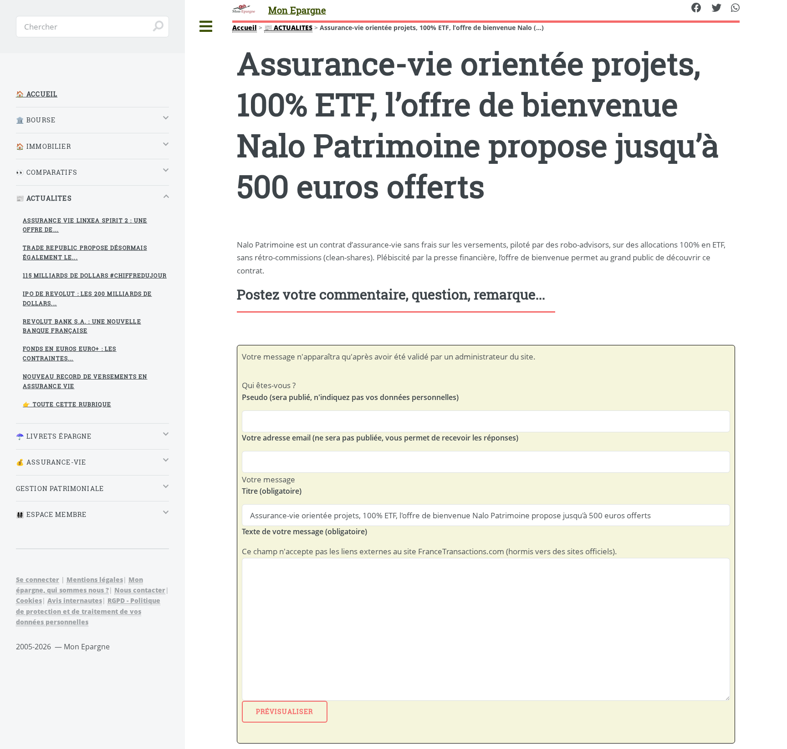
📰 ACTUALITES (288, 27)
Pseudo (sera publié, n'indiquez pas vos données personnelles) (350, 397)
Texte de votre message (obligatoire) (304, 531)
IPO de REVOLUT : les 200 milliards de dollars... (87, 298)
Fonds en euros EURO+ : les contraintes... (69, 353)
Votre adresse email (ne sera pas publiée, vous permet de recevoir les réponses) (380, 438)
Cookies (29, 600)
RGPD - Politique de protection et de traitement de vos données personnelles (88, 611)
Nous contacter (139, 590)
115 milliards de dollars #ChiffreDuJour (95, 275)
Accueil (244, 27)
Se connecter (37, 579)
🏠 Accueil (37, 94)
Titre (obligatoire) (272, 491)
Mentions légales (94, 579)
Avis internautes (74, 600)
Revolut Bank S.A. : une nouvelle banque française (82, 326)
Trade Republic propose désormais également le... (85, 252)
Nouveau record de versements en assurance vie (85, 381)
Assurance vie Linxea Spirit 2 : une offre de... (85, 225)
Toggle (206, 26)
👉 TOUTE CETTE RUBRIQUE (67, 404)
